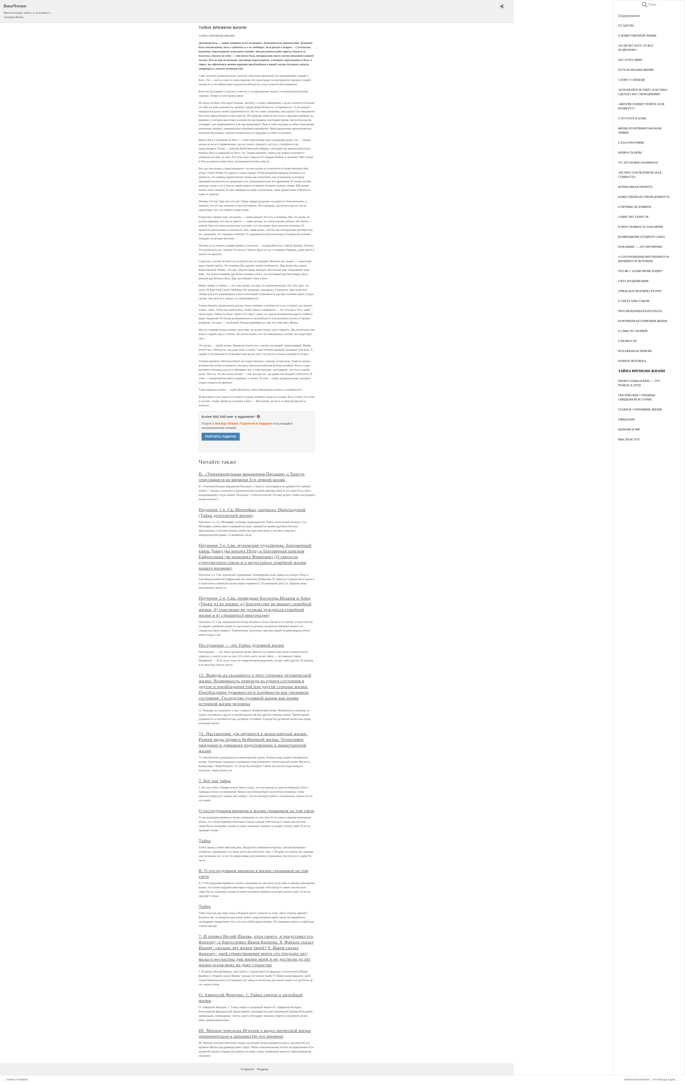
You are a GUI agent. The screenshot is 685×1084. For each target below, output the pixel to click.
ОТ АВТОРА (626, 25)
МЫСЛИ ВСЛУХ (629, 439)
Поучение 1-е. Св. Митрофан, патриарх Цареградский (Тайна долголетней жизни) (252, 512)
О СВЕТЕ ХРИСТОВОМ (633, 301)
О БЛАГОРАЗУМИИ (631, 142)
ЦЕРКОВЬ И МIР (629, 429)
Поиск (648, 4)
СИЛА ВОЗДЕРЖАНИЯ (633, 281)
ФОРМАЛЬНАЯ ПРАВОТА (635, 187)
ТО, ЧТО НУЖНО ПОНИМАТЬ (638, 162)
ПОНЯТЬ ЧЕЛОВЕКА (632, 361)
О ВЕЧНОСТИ (627, 341)
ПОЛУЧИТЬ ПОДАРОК (220, 436)
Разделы (262, 1069)
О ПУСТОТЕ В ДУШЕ (632, 118)
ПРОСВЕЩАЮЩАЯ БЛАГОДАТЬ (640, 311)
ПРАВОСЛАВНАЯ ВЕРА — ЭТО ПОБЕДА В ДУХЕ (650, 1079)
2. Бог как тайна (215, 780)
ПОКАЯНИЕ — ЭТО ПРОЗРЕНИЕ (640, 246)
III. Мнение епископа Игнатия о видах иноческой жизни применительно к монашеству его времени (255, 1033)
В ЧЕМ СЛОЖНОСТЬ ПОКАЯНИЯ (640, 227)
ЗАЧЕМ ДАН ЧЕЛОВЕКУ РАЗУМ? (640, 291)
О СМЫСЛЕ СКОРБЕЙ (633, 331)
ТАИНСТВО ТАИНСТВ (633, 217)
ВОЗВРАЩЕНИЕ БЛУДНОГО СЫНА (641, 236)
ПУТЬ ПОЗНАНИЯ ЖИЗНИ (636, 70)
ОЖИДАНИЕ (626, 419)
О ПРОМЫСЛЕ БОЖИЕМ (634, 207)
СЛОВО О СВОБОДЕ (631, 80)
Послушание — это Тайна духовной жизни (241, 645)
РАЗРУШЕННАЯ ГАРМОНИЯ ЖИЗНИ (642, 321)
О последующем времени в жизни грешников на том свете (256, 810)
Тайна (205, 840)
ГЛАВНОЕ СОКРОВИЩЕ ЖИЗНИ (640, 409)
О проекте (247, 1069)
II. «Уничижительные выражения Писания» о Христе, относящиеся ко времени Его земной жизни (252, 476)
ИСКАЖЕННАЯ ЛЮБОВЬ (635, 351)
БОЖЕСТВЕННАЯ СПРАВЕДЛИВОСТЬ (643, 197)
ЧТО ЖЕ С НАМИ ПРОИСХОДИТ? (640, 271)
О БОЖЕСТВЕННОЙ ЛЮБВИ (637, 35)
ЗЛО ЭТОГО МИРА (630, 60)
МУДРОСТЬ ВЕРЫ (630, 152)
